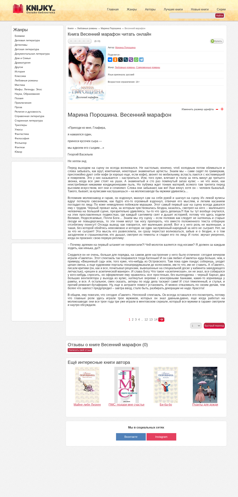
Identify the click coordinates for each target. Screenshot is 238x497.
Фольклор (21, 142)
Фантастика (22, 133)
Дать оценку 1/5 (71, 41)
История (20, 71)
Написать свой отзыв (80, 350)
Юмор (18, 151)
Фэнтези (20, 147)
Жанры (132, 9)
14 (155, 319)
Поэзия (19, 98)
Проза (18, 107)
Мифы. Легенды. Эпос (28, 89)
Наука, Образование (27, 93)
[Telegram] (141, 59)
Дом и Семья (23, 58)
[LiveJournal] (125, 59)
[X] (120, 59)
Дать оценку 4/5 (84, 41)
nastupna (161, 319)
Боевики (20, 35)
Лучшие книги (173, 9)
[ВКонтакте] (110, 59)
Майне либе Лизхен (87, 404)
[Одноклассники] (115, 59)
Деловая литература (27, 40)
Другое (19, 67)
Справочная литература (29, 116)
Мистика (20, 84)
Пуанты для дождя (205, 404)
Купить (218, 41)
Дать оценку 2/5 (75, 41)
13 (151, 319)
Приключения (23, 102)
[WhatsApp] (136, 59)
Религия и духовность (28, 111)
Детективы (21, 44)
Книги (71, 28)
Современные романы (148, 67)
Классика (20, 75)
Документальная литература (32, 53)
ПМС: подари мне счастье (126, 404)
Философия (22, 138)
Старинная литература (29, 120)
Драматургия (22, 62)
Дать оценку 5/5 (88, 41)
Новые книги (200, 9)
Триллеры (21, 125)
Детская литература (27, 49)
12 (146, 319)
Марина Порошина (111, 28)
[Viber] (131, 59)
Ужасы (19, 129)
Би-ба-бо (166, 404)
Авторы (150, 9)
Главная (113, 9)
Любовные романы (26, 80)
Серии (221, 9)
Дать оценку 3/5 (79, 41)
